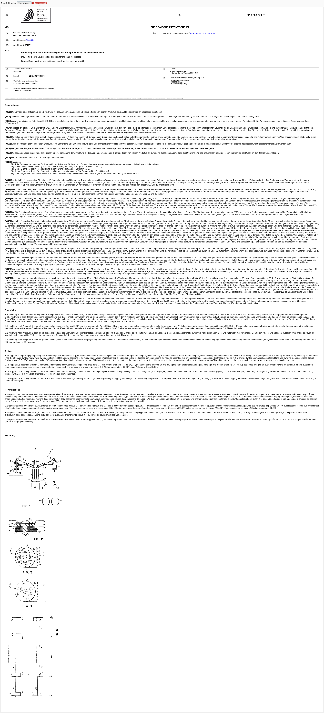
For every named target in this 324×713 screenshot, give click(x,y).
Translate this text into (8, 3)
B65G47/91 (203, 33)
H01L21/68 (194, 33)
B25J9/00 (211, 33)
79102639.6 (30, 40)
